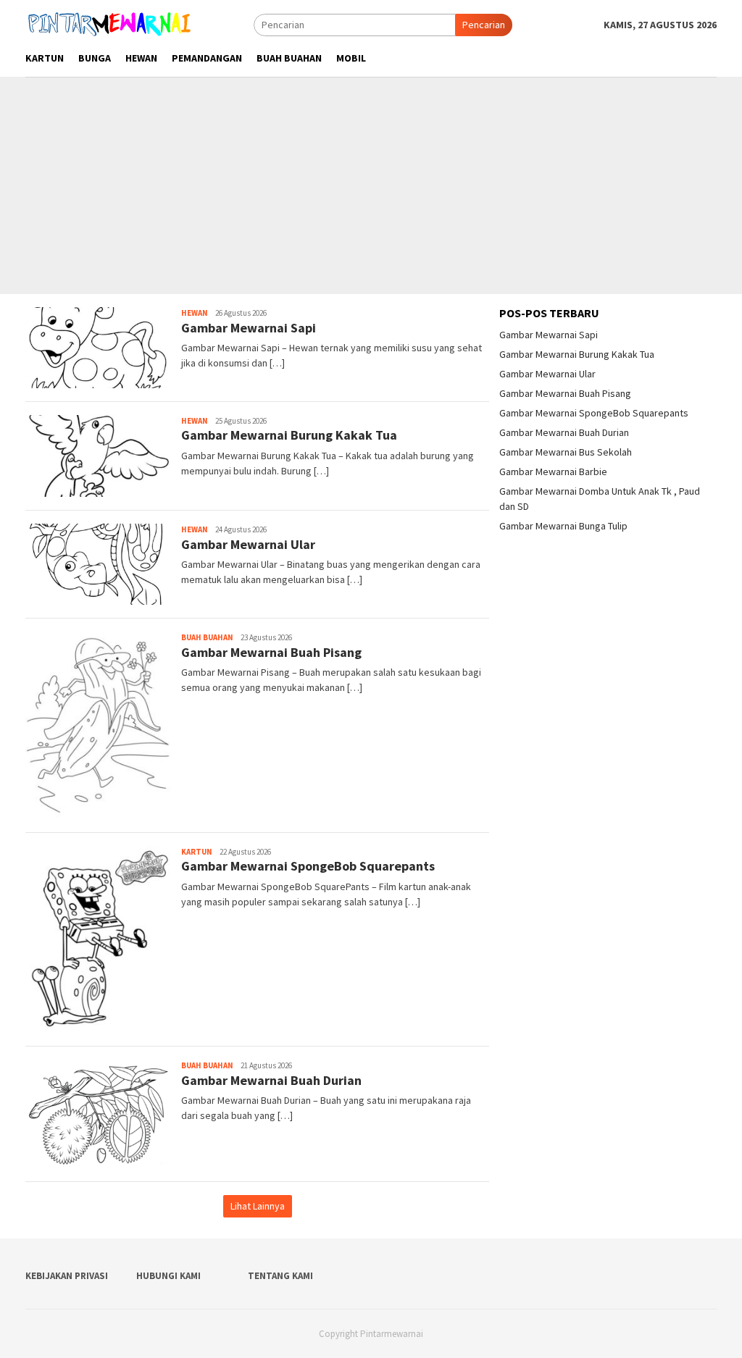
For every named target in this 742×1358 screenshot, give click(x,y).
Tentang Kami (280, 1276)
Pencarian (483, 24)
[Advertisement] (371, 185)
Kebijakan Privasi (66, 1276)
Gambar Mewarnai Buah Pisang (271, 652)
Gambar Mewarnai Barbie (553, 471)
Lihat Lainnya (257, 1205)
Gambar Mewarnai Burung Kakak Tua (289, 435)
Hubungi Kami (168, 1276)
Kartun (196, 852)
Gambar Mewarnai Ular (248, 544)
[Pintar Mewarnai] (109, 23)
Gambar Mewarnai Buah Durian (271, 1080)
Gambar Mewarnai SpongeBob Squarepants (308, 866)
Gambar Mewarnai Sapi (248, 327)
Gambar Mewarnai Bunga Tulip (563, 525)
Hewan (194, 313)
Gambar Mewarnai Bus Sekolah (565, 451)
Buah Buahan (207, 637)
